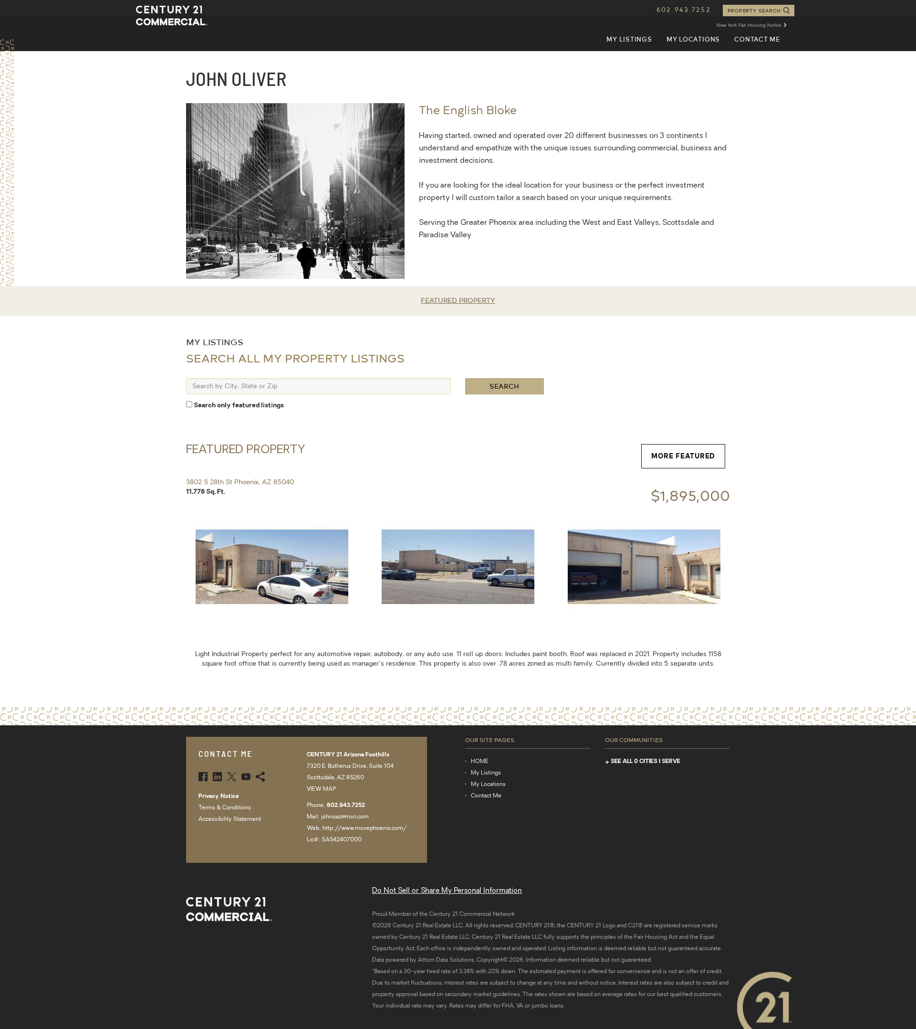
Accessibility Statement (229, 819)
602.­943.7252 (346, 805)
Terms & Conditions (224, 808)
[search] (318, 386)
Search (504, 386)
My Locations (693, 39)
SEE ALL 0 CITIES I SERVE (645, 761)
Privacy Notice (218, 796)
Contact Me (757, 39)
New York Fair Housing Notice (749, 25)
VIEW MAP (321, 789)
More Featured (683, 455)
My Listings (629, 39)
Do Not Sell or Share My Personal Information (447, 891)
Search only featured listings (238, 405)
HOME (480, 761)
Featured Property (458, 300)
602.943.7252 (683, 9)
